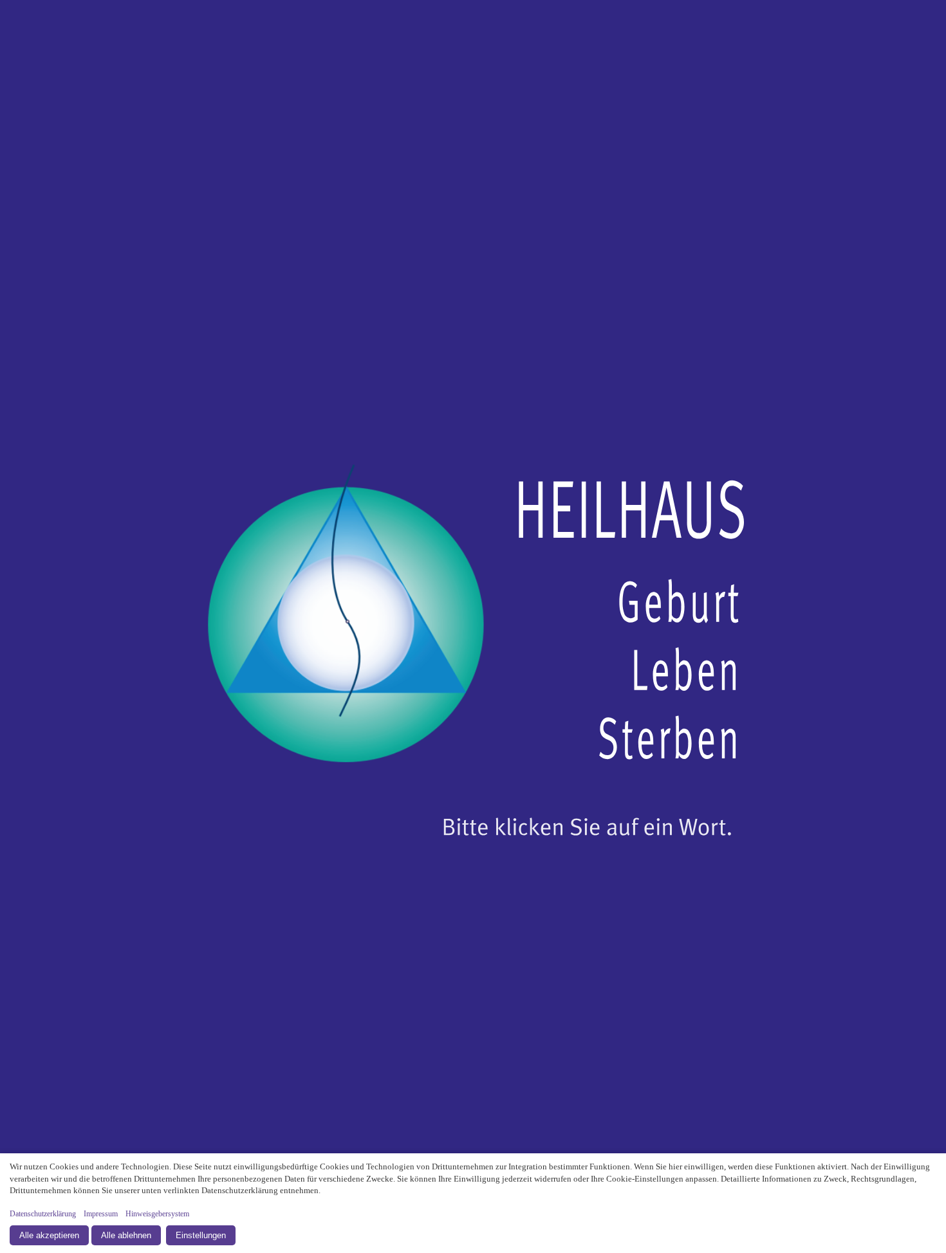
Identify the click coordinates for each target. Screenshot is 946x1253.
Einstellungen (201, 1235)
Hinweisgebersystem (157, 1213)
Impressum (101, 1213)
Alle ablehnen (126, 1235)
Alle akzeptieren (49, 1235)
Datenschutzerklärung (43, 1213)
